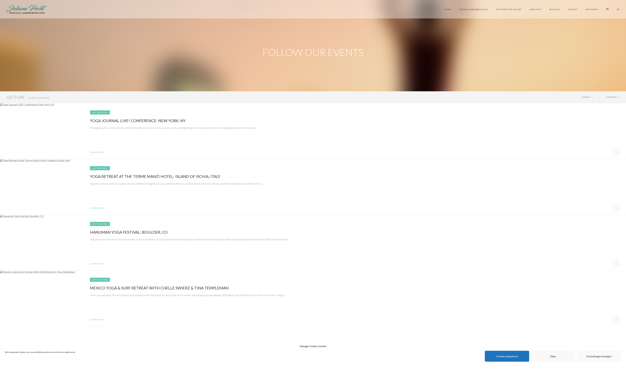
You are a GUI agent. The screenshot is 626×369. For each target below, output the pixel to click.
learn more (97, 152)
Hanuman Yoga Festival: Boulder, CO (129, 232)
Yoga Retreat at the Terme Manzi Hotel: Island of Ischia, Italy (155, 176)
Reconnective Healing (509, 9)
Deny (553, 356)
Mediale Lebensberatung (473, 9)
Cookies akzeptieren (507, 356)
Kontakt (573, 9)
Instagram (592, 9)
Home (448, 9)
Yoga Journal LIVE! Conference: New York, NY (138, 120)
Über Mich (535, 9)
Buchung (554, 9)
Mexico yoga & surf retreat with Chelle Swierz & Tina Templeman (159, 288)
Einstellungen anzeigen (598, 356)
